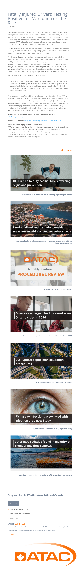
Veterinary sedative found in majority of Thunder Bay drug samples (45, 475)
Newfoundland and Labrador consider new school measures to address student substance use (44, 242)
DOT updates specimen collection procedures (54, 382)
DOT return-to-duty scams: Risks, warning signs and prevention (47, 195)
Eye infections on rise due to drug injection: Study (52, 429)
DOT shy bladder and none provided (58, 289)
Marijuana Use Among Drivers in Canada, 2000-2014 (42, 121)
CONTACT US (13, 534)
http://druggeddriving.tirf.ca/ (18, 117)
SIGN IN (13, 503)
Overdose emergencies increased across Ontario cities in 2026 (47, 336)
